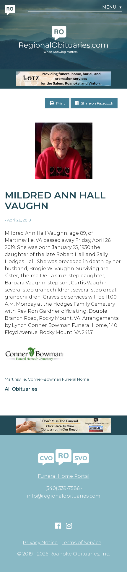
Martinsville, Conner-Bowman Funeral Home (47, 379)
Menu (112, 7)
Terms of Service (81, 542)
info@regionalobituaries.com (63, 496)
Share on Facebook (96, 103)
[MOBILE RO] (63, 78)
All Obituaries (21, 389)
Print (60, 103)
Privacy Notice (40, 542)
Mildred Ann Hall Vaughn (55, 200)
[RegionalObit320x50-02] (63, 425)
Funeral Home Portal (63, 476)
